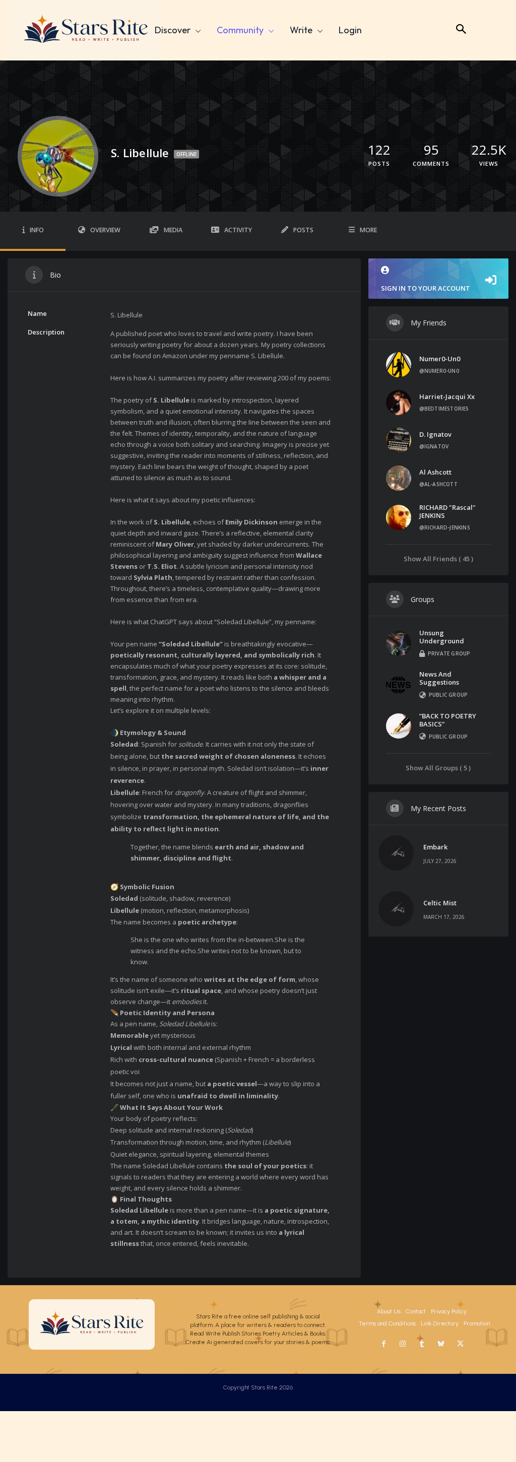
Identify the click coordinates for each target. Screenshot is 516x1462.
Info (37, 230)
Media (173, 230)
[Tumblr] (422, 1344)
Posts (303, 230)
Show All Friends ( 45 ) (438, 558)
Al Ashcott (435, 472)
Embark (435, 846)
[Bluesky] (441, 1344)
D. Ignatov (435, 434)
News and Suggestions (439, 678)
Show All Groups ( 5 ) (438, 767)
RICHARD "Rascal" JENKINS (447, 511)
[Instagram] (403, 1344)
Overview (105, 230)
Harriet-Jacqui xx (447, 396)
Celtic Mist (440, 902)
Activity (238, 230)
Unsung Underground (441, 636)
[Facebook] (383, 1344)
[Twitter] (460, 1344)
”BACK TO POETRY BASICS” (447, 719)
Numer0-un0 (439, 358)
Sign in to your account (425, 288)
